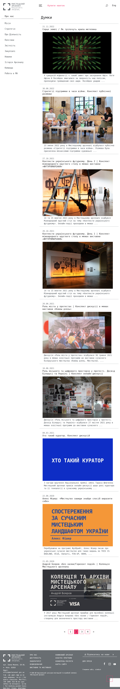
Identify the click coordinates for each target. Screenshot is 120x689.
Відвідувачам (36, 664)
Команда (9, 67)
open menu (40, 6)
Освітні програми (63, 658)
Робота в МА (11, 73)
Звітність (10, 45)
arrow (113, 654)
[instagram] (109, 663)
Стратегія (10, 28)
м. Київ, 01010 (9, 668)
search (106, 5)
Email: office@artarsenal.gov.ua (13, 671)
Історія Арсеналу (14, 62)
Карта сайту (61, 664)
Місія (8, 23)
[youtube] (114, 663)
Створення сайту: (88, 670)
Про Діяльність (13, 34)
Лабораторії (35, 661)
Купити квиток (56, 5)
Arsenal (14, 6)
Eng (114, 5)
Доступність (35, 658)
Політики (9, 40)
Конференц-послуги (64, 661)
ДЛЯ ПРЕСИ (87, 661)
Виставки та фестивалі (40, 667)
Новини (8, 56)
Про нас (9, 16)
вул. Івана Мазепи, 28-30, (14, 665)
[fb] (104, 663)
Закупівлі (10, 51)
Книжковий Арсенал (64, 655)
